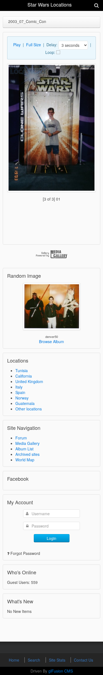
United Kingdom (29, 381)
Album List (24, 448)
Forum (21, 438)
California (23, 376)
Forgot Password (25, 553)
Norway (22, 398)
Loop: (50, 52)
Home (14, 660)
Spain (20, 392)
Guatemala (25, 403)
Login (51, 538)
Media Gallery (27, 443)
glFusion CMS (60, 671)
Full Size (33, 44)
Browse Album (51, 341)
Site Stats (57, 660)
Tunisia (21, 370)
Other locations (28, 409)
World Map (24, 459)
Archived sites (27, 454)
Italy (19, 387)
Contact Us (83, 660)
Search (34, 660)
